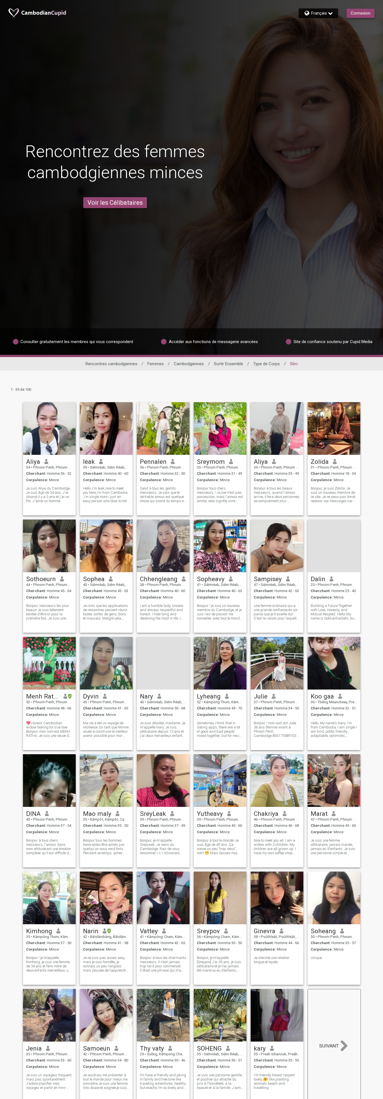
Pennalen (153, 461)
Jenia (34, 1048)
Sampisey (268, 579)
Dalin (318, 579)
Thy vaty (152, 1048)
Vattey (149, 931)
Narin (90, 931)
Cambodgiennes (189, 363)
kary (260, 1048)
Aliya (33, 461)
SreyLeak (153, 813)
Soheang (323, 931)
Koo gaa (322, 696)
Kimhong (39, 931)
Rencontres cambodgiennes (111, 363)
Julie (260, 696)
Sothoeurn (41, 579)
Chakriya (266, 813)
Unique (316, 958)
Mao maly (97, 813)
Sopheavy (211, 579)
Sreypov (208, 931)
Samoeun (96, 1048)
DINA (33, 813)
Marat (319, 813)
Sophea (94, 579)
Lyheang (209, 696)
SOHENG (209, 1048)
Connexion (360, 13)
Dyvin (91, 696)
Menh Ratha (42, 696)
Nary (146, 696)
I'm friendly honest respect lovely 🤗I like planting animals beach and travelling (274, 1081)
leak (89, 461)
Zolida (320, 461)
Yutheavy (210, 813)
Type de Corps (266, 363)
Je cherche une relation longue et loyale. (271, 960)
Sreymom (211, 461)
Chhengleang (158, 579)
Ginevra (264, 931)
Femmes (155, 363)
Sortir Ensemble (228, 363)
